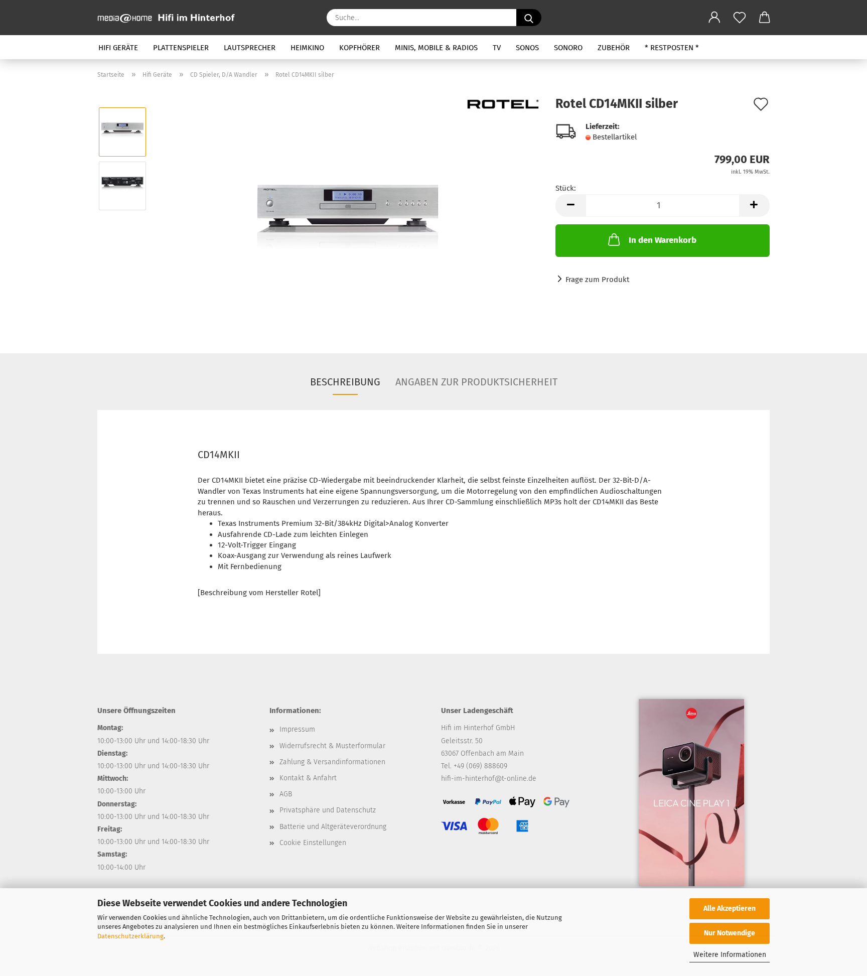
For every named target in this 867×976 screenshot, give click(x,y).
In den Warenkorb (662, 240)
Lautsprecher (249, 47)
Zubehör (614, 47)
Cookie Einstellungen (312, 843)
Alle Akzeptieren (729, 908)
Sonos (527, 47)
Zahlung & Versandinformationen (332, 762)
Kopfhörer (359, 47)
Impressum (297, 729)
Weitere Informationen (729, 954)
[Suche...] (528, 17)
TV (497, 47)
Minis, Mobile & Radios (436, 47)
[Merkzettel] (739, 17)
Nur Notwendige (729, 933)
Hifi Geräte (118, 47)
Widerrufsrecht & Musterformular (332, 746)
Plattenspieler (181, 47)
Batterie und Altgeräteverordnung (332, 826)
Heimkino (307, 47)
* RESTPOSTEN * (672, 47)
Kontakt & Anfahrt (308, 778)
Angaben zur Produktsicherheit (476, 382)
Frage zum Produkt (597, 279)
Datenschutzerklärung (130, 936)
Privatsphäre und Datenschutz (327, 810)
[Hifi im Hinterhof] (169, 17)
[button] (714, 17)
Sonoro (568, 47)
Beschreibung (345, 382)
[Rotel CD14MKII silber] (348, 212)
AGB (285, 794)
